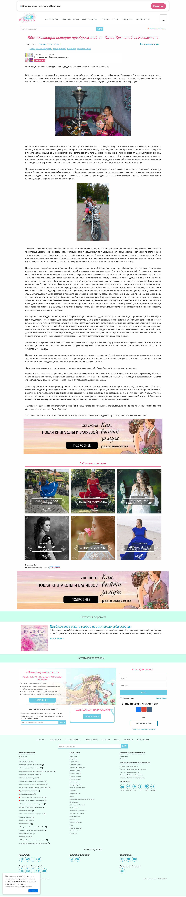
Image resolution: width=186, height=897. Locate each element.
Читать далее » (57, 638)
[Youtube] (45, 871)
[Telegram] (39, 859)
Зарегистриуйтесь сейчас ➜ (129, 766)
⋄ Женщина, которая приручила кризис (31, 781)
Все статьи (51, 19)
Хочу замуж (73, 834)
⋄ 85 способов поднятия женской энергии (32, 840)
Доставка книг (23, 759)
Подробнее (41, 699)
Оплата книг (23, 756)
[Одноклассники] (39, 871)
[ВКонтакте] (27, 859)
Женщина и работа (76, 785)
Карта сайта (143, 19)
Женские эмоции (75, 779)
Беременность (74, 762)
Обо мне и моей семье (77, 805)
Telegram (128, 790)
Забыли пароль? (161, 698)
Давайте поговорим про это (28, 791)
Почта (123, 790)
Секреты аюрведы (75, 828)
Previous (19, 636)
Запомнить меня (128, 698)
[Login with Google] (144, 709)
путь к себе (71, 49)
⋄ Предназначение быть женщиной (30, 765)
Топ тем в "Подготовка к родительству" (132, 778)
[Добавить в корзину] (55, 771)
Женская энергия (75, 776)
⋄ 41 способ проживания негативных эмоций (33, 843)
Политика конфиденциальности (143, 729)
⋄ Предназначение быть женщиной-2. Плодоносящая (36, 771)
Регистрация (143, 723)
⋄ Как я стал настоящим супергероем (31, 814)
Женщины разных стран (77, 788)
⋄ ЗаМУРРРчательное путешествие (30, 807)
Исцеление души (75, 793)
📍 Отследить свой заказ (156, 29)
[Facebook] (33, 859)
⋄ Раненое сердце (25, 824)
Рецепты (72, 819)
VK (135, 790)
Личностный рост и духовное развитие (82, 799)
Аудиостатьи (74, 756)
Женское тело (74, 782)
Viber (146, 790)
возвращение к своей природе (41, 49)
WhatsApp (153, 790)
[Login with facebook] (138, 709)
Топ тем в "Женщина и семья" (130, 772)
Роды (71, 825)
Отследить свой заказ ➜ (27, 762)
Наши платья (89, 19)
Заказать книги (70, 19)
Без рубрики (73, 759)
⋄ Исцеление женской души (28, 778)
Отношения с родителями (78, 811)
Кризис (72, 796)
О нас (116, 19)
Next (167, 636)
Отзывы (105, 19)
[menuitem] (42, 756)
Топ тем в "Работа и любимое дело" (131, 775)
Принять (33, 891)
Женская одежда (75, 770)
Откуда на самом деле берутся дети (31, 801)
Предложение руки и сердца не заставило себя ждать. (90, 626)
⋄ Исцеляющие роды (25, 833)
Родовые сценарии (76, 822)
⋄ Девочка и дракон (25, 810)
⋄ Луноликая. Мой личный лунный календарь (33, 788)
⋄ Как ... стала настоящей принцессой (31, 804)
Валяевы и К (27, 20)
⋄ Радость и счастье (25, 817)
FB (140, 790)
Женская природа (75, 773)
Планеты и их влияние (77, 814)
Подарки (128, 19)
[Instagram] (21, 859)
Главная (41, 740)
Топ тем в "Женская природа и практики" (133, 769)
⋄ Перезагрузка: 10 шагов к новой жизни (32, 784)
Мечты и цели (74, 802)
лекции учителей (59, 49)
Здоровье (73, 790)
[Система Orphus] (54, 567)
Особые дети (74, 808)
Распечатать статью (149, 44)
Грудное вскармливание (77, 767)
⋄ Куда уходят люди (25, 820)
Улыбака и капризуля (26, 794)
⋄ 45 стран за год (24, 837)
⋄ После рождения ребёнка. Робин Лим (31, 830)
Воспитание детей (75, 765)
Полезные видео (75, 816)
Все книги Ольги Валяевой (51, 57)
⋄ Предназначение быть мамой (29, 774)
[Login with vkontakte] (149, 709)
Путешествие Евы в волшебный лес (31, 797)
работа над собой (84, 49)
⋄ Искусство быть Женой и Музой (30, 768)
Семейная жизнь (75, 831)
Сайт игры (123, 759)
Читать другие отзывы (91, 658)
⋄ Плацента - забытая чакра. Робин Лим (32, 827)
